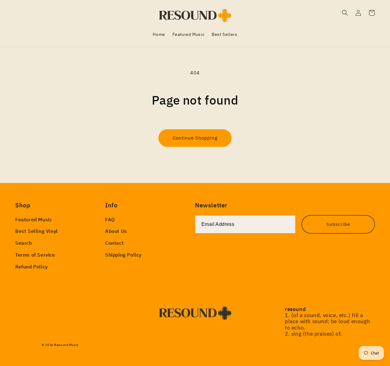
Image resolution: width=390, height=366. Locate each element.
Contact (114, 243)
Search (23, 243)
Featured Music (33, 219)
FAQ (110, 219)
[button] (345, 12)
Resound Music (66, 345)
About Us (116, 231)
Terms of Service (35, 255)
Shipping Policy (123, 255)
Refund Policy (31, 267)
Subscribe (338, 224)
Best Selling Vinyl (36, 231)
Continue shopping (195, 138)
